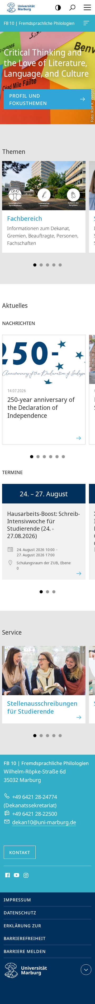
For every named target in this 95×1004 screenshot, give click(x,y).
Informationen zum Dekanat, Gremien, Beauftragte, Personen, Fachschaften (42, 230)
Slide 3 (47, 265)
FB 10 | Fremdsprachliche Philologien (87, 23)
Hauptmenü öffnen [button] (87, 7)
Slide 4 (53, 265)
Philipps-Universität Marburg (34, 979)
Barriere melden (25, 951)
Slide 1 (34, 265)
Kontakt (19, 852)
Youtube (16, 875)
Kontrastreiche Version (58, 7)
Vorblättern (87, 212)
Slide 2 (41, 265)
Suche (72, 7)
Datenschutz (20, 913)
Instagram (26, 875)
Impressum (17, 900)
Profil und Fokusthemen (28, 99)
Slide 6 (63, 456)
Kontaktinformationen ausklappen (86, 969)
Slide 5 (60, 265)
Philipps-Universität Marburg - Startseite (22, 7)
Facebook (7, 875)
